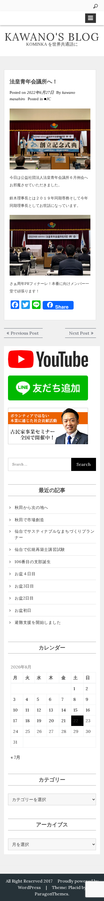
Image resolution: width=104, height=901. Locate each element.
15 (75, 710)
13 (51, 710)
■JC (47, 99)
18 (27, 720)
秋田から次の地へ (31, 507)
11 (27, 710)
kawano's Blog (52, 37)
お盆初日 (23, 610)
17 (15, 720)
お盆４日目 (25, 573)
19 (39, 720)
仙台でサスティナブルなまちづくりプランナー (54, 534)
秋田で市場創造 (29, 519)
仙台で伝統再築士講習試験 (40, 549)
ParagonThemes (51, 893)
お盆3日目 (24, 586)
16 (88, 710)
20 (51, 720)
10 (15, 710)
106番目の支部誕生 (33, 561)
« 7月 (15, 757)
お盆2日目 (24, 598)
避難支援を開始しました (38, 622)
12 (39, 710)
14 (63, 710)
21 (63, 720)
